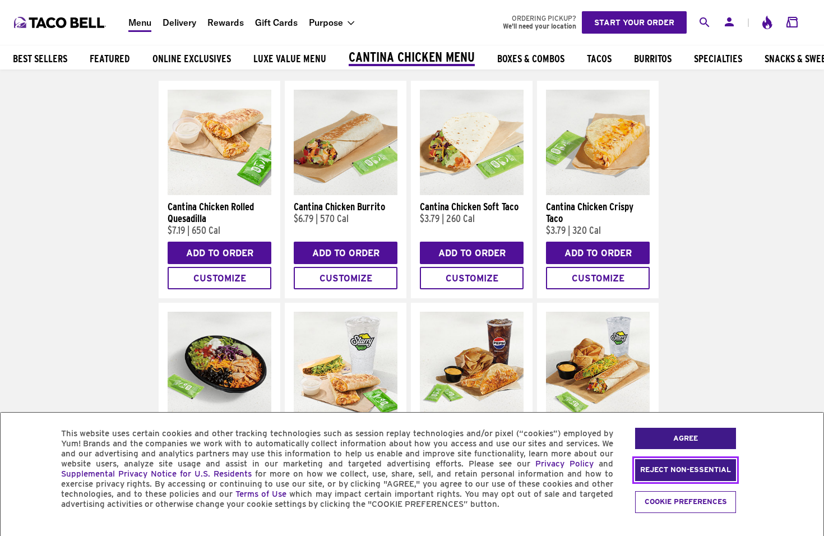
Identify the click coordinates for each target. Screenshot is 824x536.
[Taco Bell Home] (61, 22)
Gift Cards (276, 22)
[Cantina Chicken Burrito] (345, 192)
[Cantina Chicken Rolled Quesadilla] (219, 192)
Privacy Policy (564, 464)
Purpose (326, 22)
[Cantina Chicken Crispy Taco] (598, 192)
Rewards (225, 22)
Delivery (179, 22)
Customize (219, 278)
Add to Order (219, 253)
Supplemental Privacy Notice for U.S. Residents (156, 474)
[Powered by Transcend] (18, 529)
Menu (139, 22)
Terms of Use (260, 494)
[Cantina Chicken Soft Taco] (472, 192)
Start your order (634, 22)
